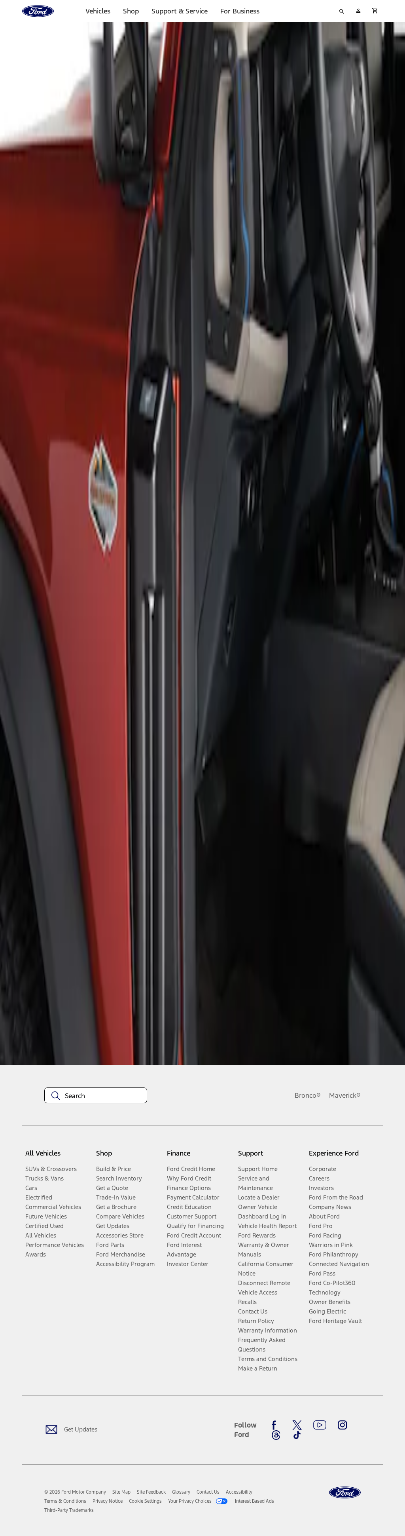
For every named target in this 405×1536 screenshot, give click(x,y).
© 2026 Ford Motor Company (75, 1492)
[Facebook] (276, 1425)
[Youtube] (319, 1425)
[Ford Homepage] (345, 1492)
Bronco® (308, 1095)
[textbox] (95, 1096)
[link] (121, 1492)
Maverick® (345, 1095)
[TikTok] (297, 1435)
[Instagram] (342, 1425)
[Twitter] (297, 1425)
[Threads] (276, 1435)
